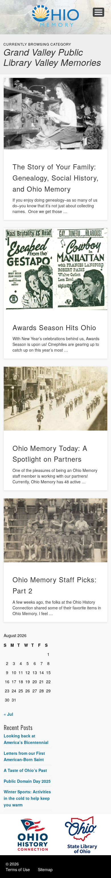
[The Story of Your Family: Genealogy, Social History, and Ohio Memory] (55, 113)
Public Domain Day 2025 (27, 781)
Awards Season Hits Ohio (54, 327)
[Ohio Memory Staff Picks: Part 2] (55, 530)
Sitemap (45, 869)
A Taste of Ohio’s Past (25, 770)
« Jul (8, 714)
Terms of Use (18, 869)
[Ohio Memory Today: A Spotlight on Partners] (55, 399)
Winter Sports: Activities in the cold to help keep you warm (27, 798)
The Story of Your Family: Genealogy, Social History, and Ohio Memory (56, 177)
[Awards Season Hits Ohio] (55, 269)
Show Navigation (98, 12)
